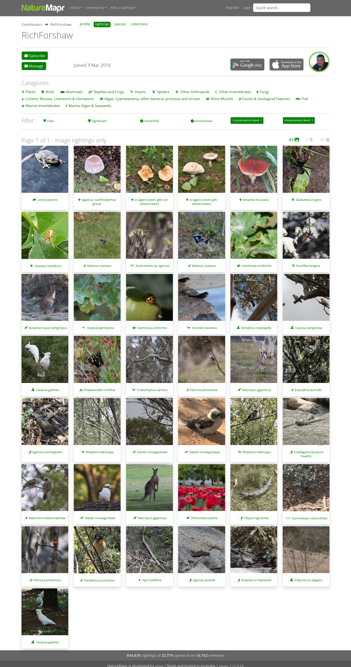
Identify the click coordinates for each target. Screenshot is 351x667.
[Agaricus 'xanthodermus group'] (97, 171)
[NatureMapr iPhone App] (286, 65)
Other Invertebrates (235, 91)
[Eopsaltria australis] (306, 362)
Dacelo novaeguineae (152, 452)
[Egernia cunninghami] (44, 424)
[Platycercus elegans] (306, 552)
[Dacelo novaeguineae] (149, 424)
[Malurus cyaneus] (97, 238)
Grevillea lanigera (308, 266)
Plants (31, 91)
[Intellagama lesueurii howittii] (306, 424)
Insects (140, 91)
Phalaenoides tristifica (99, 390)
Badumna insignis (308, 200)
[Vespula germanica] (97, 300)
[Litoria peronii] (44, 172)
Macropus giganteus (256, 390)
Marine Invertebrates (43, 105)
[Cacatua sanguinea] (306, 300)
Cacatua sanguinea (308, 328)
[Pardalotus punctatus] (97, 552)
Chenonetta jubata (204, 518)
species (120, 24)
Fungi (264, 91)
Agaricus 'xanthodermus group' (99, 202)
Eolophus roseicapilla (256, 328)
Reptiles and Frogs (109, 91)
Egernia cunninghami (47, 452)
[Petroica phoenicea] (201, 361)
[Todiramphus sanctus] (149, 361)
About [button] (75, 7)
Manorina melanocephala (47, 518)
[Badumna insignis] (306, 171)
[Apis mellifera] (149, 552)
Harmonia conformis (256, 266)
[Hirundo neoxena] (201, 300)
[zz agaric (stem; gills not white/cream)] (149, 171)
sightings (102, 24)
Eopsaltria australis (308, 390)
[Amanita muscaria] (253, 172)
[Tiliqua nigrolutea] (253, 490)
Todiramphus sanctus (152, 390)
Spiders (163, 91)
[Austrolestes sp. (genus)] (149, 238)
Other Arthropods (195, 91)
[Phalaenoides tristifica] (97, 361)
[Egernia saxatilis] (201, 552)
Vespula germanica (100, 328)
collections (139, 24)
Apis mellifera (151, 580)
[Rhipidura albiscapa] (97, 424)
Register (232, 7)
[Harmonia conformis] (253, 238)
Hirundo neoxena (204, 328)
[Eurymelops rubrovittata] (306, 490)
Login (247, 7)
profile (85, 24)
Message (35, 66)
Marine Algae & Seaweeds (90, 105)
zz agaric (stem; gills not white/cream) (151, 202)
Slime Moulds (222, 98)
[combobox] (291, 7)
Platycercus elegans (308, 580)
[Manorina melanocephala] (44, 490)
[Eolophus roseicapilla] (253, 300)
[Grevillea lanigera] (306, 238)
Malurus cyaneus (99, 266)
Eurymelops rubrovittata (309, 518)
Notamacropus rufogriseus (48, 328)
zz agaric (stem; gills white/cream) (203, 202)
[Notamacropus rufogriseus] (44, 300)
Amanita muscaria (255, 200)
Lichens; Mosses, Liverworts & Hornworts (59, 98)
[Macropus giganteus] (253, 361)
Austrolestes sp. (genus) (152, 266)
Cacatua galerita (47, 390)
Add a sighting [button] (121, 7)
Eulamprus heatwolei (256, 580)
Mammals (74, 91)
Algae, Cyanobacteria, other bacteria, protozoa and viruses (152, 98)
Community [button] (95, 7)
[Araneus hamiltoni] (44, 238)
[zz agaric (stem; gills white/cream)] (201, 171)
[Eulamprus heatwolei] (253, 552)
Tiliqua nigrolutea (256, 518)
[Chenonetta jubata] (201, 490)
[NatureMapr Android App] (247, 65)
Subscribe (36, 55)
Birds (50, 91)
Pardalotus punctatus (99, 580)
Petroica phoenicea (203, 390)
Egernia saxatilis (204, 580)
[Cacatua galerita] (44, 361)
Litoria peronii (47, 200)
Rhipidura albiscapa (100, 452)
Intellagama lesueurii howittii (308, 454)
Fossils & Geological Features (266, 98)
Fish (305, 98)
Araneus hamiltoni (48, 266)
